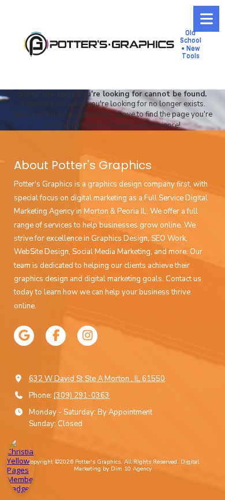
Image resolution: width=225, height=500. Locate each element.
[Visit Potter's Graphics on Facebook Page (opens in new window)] (56, 336)
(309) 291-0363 (82, 395)
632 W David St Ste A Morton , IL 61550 (97, 379)
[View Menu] (206, 19)
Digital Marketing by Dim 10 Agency (136, 465)
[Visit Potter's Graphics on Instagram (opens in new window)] (87, 336)
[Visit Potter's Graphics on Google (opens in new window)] (24, 336)
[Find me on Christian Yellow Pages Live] (21, 465)
